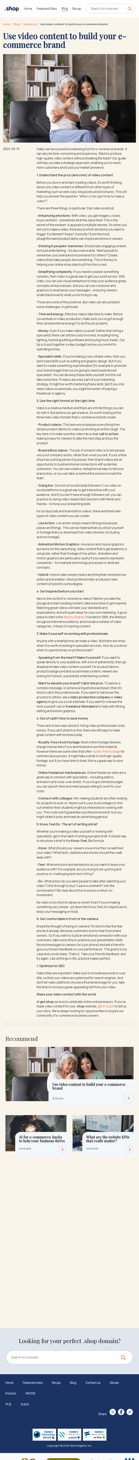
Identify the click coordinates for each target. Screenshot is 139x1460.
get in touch (106, 1006)
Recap (76, 9)
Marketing (30, 24)
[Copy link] (130, 1412)
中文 (8, 1404)
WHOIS (30, 1393)
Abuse (114, 1383)
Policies (10, 1393)
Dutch (25, 1404)
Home (28, 9)
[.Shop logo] (12, 8)
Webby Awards (74, 617)
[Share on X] (112, 1412)
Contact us (93, 1383)
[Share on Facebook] (121, 1412)
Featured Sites (47, 9)
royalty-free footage (106, 751)
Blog (65, 8)
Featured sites (33, 1383)
